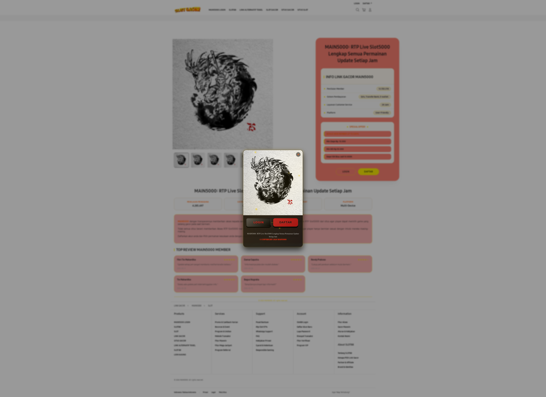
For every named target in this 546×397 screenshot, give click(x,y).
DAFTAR (285, 222)
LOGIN (259, 222)
